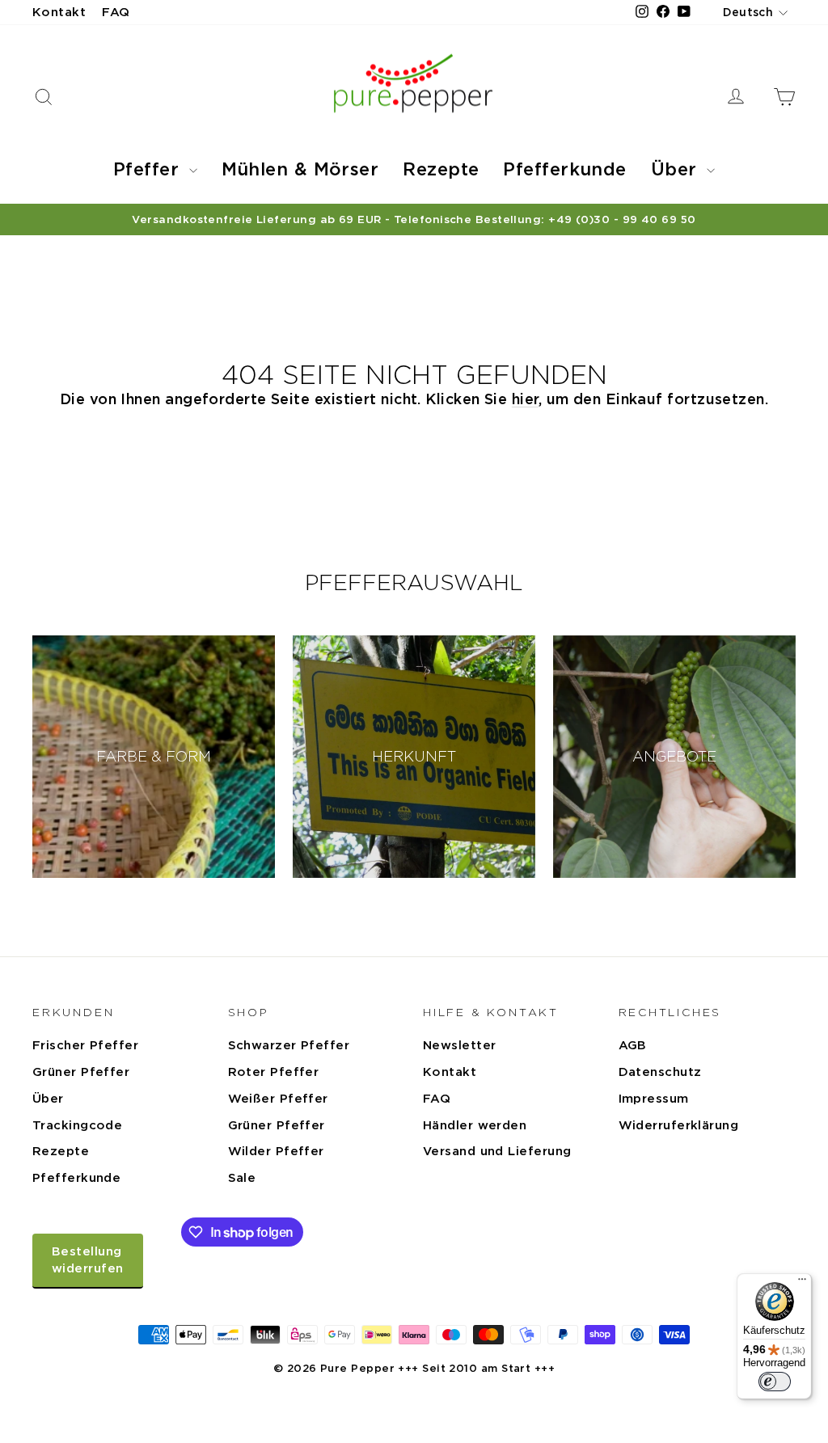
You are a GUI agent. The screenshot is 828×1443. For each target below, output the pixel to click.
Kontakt (59, 12)
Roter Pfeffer (273, 1072)
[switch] (774, 1381)
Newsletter (459, 1045)
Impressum (654, 1098)
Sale (242, 1178)
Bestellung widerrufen (88, 1260)
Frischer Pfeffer (85, 1045)
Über (677, 168)
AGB (633, 1045)
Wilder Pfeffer (276, 1151)
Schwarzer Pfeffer (289, 1045)
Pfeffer (149, 168)
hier (525, 398)
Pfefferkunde (564, 168)
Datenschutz (660, 1072)
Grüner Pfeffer (80, 1072)
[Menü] (802, 1283)
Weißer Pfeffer (278, 1098)
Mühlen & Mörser (300, 168)
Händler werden (474, 1125)
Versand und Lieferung (497, 1151)
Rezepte (441, 168)
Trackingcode (77, 1125)
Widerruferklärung (679, 1125)
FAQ (115, 12)
